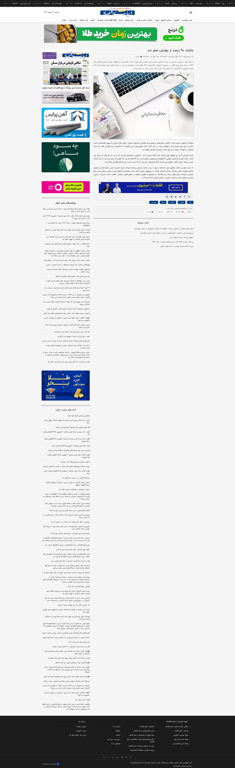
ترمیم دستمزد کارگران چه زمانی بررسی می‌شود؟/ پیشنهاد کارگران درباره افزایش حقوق (68, 483)
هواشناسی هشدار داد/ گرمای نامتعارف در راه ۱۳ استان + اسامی (68, 265)
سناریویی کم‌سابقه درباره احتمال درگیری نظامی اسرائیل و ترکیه (68, 309)
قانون (182, 202)
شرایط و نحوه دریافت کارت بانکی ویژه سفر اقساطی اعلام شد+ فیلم (67, 313)
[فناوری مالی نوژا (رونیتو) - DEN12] (66, 386)
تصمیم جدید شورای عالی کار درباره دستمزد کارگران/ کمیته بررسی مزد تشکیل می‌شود (66, 303)
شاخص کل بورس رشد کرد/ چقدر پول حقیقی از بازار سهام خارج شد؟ (66, 572)
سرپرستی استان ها (113, 739)
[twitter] (180, 197)
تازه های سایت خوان (66, 410)
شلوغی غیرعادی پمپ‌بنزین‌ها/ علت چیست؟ (75, 462)
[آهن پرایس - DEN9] (66, 123)
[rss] (117, 757)
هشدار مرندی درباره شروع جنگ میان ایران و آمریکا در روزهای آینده (66, 260)
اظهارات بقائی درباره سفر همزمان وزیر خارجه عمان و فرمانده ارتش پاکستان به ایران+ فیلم (67, 652)
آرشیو (92, 20)
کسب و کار (73, 20)
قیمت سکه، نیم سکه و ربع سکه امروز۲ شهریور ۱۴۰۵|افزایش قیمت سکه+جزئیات (67, 440)
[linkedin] (176, 197)
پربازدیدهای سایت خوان (66, 202)
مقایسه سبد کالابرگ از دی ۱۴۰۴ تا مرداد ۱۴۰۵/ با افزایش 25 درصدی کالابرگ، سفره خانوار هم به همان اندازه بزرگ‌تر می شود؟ (66, 687)
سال (163, 202)
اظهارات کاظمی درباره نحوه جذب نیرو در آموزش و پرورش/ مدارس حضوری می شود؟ (67, 319)
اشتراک (118, 735)
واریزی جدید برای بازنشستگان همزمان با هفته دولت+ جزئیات (69, 450)
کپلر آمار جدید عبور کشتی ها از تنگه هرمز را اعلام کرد (72, 332)
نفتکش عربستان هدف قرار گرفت (78, 416)
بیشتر (64, 20)
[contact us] (109, 757)
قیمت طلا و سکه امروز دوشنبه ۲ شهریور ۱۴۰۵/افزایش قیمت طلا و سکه (67, 472)
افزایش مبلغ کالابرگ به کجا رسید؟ (78, 586)
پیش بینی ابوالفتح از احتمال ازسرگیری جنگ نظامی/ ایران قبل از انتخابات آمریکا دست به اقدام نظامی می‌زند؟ (68, 282)
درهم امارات (181, 3)
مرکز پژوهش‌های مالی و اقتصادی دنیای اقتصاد (140, 740)
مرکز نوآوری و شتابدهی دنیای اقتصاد (141, 735)
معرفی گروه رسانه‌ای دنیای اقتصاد (176, 726)
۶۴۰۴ (184, 57)
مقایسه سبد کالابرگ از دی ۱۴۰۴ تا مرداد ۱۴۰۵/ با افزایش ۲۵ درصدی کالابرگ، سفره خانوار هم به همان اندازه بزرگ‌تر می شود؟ (66, 296)
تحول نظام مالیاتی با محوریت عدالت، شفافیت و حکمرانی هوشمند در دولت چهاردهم (164, 229)
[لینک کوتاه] (189, 197)
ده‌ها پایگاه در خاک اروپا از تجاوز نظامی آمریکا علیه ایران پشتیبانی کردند (67, 245)
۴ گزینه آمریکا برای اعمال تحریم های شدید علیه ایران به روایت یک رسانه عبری (67, 289)
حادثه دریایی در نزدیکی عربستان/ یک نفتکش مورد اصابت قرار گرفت (66, 637)
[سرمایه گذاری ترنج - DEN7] (117, 34)
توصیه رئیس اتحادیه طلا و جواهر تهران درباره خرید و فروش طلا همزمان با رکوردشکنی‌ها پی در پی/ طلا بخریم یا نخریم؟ (67, 504)
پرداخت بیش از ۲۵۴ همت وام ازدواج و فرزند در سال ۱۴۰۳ (172, 242)
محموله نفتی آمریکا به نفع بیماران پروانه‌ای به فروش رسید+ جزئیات (66, 681)
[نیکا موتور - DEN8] (66, 97)
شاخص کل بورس (130, 3)
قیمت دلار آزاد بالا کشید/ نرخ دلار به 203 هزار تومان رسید (70, 561)
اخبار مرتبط (143, 223)
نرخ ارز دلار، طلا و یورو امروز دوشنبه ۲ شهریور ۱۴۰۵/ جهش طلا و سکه (67, 421)
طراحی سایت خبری (51, 764)
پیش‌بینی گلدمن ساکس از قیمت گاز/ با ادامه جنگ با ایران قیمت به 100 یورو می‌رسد (66, 516)
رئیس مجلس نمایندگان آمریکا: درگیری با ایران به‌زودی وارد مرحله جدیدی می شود (67, 326)
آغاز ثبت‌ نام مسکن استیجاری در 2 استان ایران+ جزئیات (71, 646)
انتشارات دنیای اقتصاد (146, 726)
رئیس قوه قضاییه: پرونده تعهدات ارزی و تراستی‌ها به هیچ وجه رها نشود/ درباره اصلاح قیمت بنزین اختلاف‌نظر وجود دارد (66, 555)
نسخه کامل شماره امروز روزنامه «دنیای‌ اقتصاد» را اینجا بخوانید (66, 88)
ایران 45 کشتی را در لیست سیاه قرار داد (76, 478)
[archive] (104, 757)
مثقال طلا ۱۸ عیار (40, 3)
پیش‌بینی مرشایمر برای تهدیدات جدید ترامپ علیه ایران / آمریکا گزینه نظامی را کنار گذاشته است (66, 527)
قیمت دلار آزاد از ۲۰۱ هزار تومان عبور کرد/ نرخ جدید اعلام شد (69, 362)
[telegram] (171, 197)
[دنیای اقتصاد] (117, 13)
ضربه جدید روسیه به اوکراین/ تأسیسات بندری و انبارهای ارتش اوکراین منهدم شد (66, 610)
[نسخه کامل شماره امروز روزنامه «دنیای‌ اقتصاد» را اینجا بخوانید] (66, 67)
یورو (206, 3)
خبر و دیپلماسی (187, 20)
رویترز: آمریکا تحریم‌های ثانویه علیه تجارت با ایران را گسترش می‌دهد (66, 466)
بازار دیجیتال (129, 20)
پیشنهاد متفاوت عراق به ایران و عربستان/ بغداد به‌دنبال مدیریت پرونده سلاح (68, 270)
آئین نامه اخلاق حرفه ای (77, 735)
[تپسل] (100, 183)
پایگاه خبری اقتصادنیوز (180, 744)
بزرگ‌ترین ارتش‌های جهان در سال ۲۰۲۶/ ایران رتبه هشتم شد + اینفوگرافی (68, 224)
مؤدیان (153, 202)
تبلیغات (117, 731)
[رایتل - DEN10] (66, 187)
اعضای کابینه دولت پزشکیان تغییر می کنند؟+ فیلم (72, 662)
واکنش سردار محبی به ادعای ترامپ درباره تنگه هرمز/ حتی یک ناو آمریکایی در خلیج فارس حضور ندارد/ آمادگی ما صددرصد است (67, 599)
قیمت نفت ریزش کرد (82, 700)
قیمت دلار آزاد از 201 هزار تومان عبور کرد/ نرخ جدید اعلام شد (69, 658)
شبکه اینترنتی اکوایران (180, 735)
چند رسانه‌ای (83, 20)
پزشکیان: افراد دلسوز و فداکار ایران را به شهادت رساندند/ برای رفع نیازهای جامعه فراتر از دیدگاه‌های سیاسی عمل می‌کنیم (67, 566)
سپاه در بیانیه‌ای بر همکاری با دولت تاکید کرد (74, 489)
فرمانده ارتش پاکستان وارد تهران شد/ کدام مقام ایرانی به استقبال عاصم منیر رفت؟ (67, 231)
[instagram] (131, 757)
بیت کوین (157, 3)
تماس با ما (116, 726)
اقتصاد (176, 20)
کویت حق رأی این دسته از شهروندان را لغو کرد (73, 336)
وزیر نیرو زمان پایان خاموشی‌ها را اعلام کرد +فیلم (73, 276)
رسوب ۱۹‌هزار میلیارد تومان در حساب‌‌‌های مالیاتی (176, 246)
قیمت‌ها (100, 20)
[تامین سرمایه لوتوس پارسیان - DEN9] (66, 157)
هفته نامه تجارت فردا (181, 739)
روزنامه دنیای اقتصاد (181, 731)
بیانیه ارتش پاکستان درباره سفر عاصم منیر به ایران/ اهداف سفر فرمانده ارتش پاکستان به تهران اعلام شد (68, 238)
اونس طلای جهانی (8, 3)
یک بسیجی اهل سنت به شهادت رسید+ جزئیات (74, 605)
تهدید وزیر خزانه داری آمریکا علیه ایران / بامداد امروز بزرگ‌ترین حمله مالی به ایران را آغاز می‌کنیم (66, 210)
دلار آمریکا (99, 3)
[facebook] (184, 197)
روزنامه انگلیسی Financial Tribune (142, 750)
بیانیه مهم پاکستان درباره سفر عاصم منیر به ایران (73, 549)
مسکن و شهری (166, 20)
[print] (167, 197)
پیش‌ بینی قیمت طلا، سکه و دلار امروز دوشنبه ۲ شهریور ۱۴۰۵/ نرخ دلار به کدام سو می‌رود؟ (66, 217)
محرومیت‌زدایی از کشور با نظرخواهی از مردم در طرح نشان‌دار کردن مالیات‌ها (167, 233)
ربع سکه (231, 3)
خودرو (121, 20)
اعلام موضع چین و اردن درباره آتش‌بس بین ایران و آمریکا (70, 510)
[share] (113, 757)
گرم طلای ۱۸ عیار (71, 3)
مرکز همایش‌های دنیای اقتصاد (143, 731)
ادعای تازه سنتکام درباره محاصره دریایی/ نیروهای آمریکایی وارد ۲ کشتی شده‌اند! (67, 346)
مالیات (172, 202)
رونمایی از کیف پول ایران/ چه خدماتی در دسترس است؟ (70, 522)
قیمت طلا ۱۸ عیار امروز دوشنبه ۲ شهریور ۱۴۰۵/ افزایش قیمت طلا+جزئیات (68, 456)
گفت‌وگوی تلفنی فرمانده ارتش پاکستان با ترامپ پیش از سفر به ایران (66, 341)
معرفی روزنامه (81, 726)
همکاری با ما (115, 744)
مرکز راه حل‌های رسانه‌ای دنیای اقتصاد (141, 746)
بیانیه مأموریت (81, 731)
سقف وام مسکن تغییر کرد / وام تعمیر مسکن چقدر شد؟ (70, 533)
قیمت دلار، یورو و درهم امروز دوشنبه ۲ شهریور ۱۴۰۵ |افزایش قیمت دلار (66, 433)
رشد (190, 202)
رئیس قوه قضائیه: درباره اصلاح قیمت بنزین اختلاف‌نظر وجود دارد (67, 545)
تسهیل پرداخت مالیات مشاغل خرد (181, 237)
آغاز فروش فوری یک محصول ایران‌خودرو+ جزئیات (72, 427)
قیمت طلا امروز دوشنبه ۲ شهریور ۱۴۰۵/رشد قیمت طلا (71, 446)
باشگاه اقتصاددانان (111, 20)
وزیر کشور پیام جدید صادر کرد (79, 642)
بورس (157, 20)
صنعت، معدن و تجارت (144, 20)
